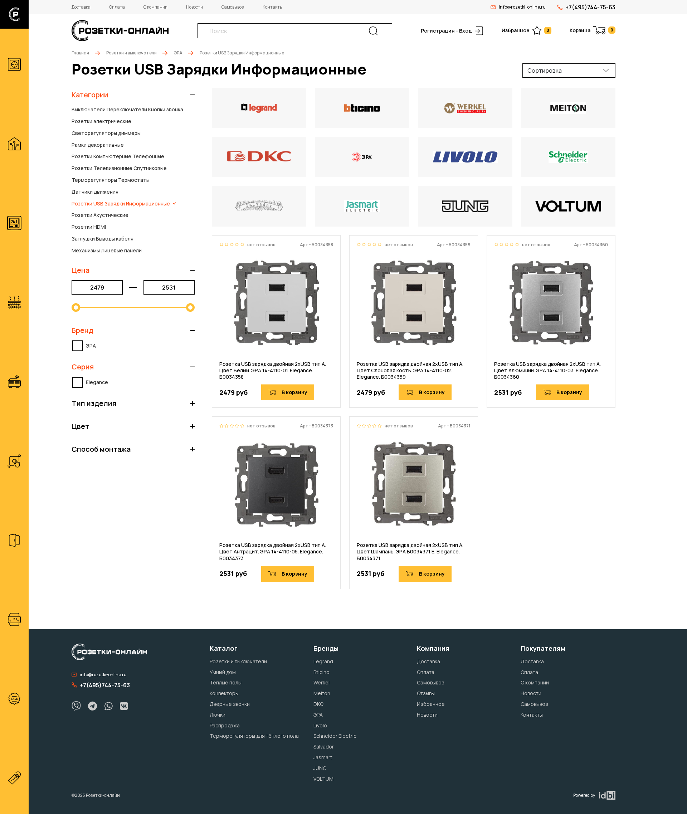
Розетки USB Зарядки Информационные (121, 203)
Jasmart (322, 757)
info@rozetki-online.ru (522, 7)
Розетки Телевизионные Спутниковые (119, 168)
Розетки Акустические (100, 215)
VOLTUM (323, 778)
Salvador (323, 746)
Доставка (81, 7)
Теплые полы (226, 682)
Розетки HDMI (89, 226)
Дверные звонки (230, 704)
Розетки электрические (101, 121)
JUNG (319, 768)
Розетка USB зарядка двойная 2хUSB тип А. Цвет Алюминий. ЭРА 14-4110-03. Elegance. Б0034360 (547, 370)
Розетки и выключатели (131, 53)
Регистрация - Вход (446, 30)
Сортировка (544, 70)
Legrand (323, 661)
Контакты (273, 7)
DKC (318, 704)
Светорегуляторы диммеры (106, 133)
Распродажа (225, 725)
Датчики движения (95, 191)
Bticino (321, 672)
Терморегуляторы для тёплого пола (254, 735)
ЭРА (178, 53)
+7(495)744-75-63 (590, 7)
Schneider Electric (334, 735)
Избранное (525, 30)
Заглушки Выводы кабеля (102, 238)
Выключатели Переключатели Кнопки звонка (127, 109)
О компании (155, 7)
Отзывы (426, 693)
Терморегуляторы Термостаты (111, 179)
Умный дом (223, 672)
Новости (194, 7)
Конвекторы (224, 693)
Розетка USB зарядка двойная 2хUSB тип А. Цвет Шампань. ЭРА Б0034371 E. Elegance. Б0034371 (410, 551)
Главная (80, 53)
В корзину (294, 392)
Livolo (320, 725)
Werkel (321, 682)
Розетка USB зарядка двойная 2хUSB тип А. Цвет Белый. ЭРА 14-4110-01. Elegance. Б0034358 (272, 370)
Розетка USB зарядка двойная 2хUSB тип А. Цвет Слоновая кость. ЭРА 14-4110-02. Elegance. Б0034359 (410, 370)
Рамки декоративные (98, 144)
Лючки (217, 714)
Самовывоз (232, 7)
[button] (133, 95)
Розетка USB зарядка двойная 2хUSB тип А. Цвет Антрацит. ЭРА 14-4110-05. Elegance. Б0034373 (272, 551)
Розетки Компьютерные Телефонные (118, 156)
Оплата (117, 7)
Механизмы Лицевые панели (107, 250)
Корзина (591, 30)
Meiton (321, 693)
